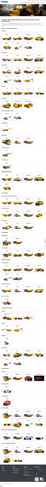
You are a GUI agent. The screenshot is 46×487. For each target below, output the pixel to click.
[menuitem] (23, 2)
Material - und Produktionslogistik (9, 28)
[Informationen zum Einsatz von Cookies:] (1, 486)
